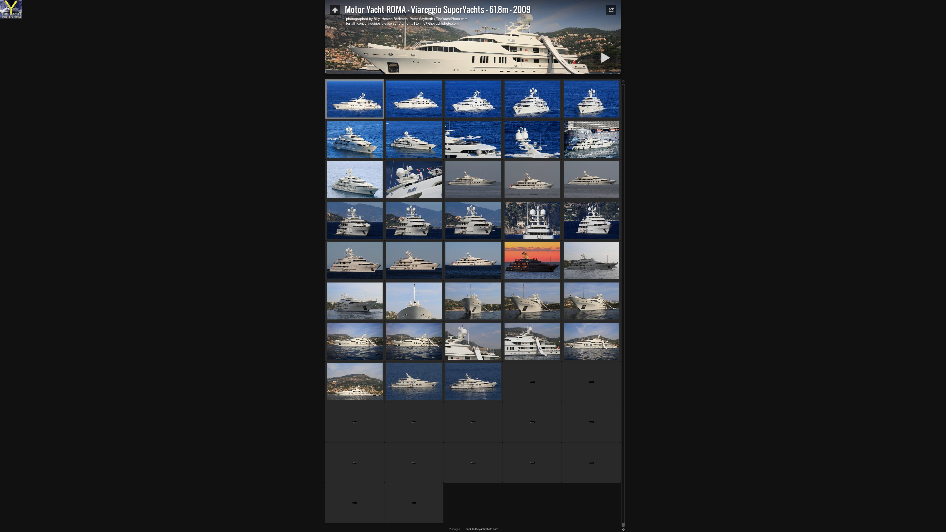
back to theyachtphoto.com (482, 529)
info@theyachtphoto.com (439, 23)
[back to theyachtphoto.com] (335, 10)
